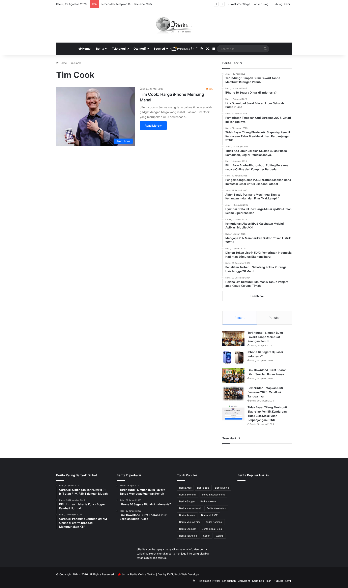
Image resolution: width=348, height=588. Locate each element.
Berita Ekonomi (187, 494)
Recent (239, 318)
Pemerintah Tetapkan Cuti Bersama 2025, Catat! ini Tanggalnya (140, 4)
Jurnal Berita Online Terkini (138, 574)
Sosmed (159, 48)
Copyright (244, 580)
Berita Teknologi (188, 535)
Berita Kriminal (187, 515)
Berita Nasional (214, 521)
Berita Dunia (222, 487)
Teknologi (119, 48)
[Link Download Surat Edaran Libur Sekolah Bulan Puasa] (233, 375)
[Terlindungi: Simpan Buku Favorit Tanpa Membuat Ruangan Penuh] (233, 338)
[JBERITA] (174, 25)
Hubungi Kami (281, 4)
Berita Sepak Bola (212, 528)
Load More (257, 296)
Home (86, 48)
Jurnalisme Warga (239, 4)
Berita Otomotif (187, 528)
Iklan (268, 580)
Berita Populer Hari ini (253, 475)
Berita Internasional (190, 508)
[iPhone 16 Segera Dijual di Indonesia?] (233, 357)
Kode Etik (258, 580)
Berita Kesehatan (216, 508)
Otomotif (140, 48)
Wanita (220, 535)
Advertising (261, 4)
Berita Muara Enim (189, 521)
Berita (100, 48)
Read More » (153, 125)
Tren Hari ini (231, 438)
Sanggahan (229, 580)
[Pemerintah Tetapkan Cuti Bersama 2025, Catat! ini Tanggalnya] (233, 393)
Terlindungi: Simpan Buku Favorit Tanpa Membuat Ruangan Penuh (265, 337)
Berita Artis (185, 487)
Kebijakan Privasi (209, 580)
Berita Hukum (208, 501)
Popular (274, 318)
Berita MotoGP (209, 515)
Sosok (206, 535)
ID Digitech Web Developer (183, 574)
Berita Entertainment (213, 494)
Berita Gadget (187, 501)
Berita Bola (203, 487)
